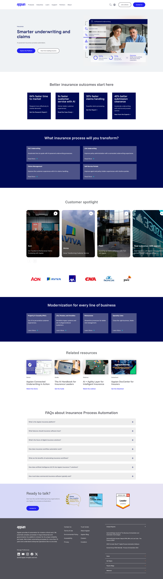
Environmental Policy (71, 534)
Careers (83, 538)
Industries (39, 5)
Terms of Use (68, 531)
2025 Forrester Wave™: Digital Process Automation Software (122, 544)
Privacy (66, 542)
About (70, 5)
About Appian (85, 531)
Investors (84, 542)
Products (31, 5)
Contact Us (67, 527)
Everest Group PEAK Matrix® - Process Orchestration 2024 (122, 547)
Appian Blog (85, 534)
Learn (47, 5)
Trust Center (85, 527)
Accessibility (68, 538)
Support (54, 5)
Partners (62, 5)
